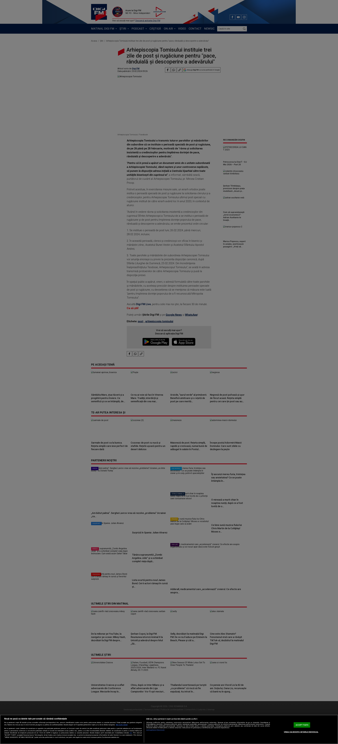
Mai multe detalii (122, 725)
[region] (169, 729)
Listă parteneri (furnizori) (155, 730)
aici (131, 733)
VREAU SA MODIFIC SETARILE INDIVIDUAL (301, 732)
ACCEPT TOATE (302, 725)
